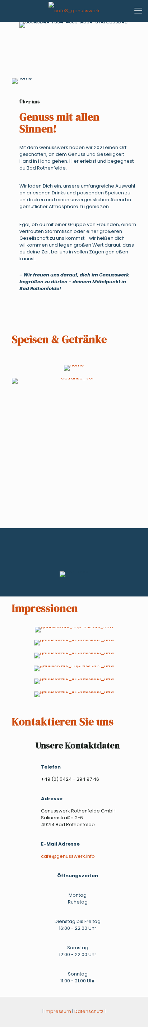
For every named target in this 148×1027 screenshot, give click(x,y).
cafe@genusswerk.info (68, 856)
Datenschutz (88, 1011)
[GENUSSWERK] (74, 11)
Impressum (58, 1011)
